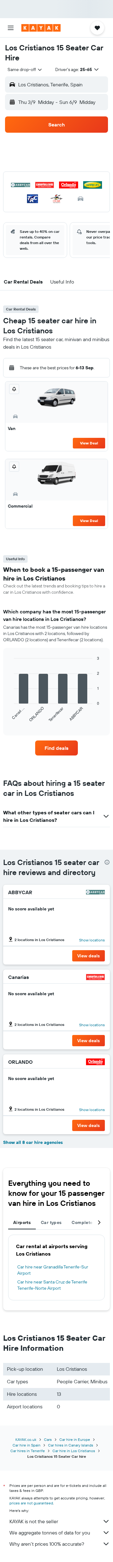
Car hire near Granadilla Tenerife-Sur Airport (52, 1270)
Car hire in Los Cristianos (73, 1450)
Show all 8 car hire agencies (33, 1142)
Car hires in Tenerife (27, 1450)
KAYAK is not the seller (33, 1521)
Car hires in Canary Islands (70, 1445)
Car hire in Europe (74, 1439)
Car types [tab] (51, 1222)
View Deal (89, 443)
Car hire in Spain (26, 1445)
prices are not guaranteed (31, 1503)
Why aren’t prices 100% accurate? (46, 1544)
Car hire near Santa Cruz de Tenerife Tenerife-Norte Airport (52, 1285)
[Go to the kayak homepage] (41, 28)
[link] (56, 747)
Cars (48, 1439)
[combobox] (25, 69)
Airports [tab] (22, 1222)
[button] (11, 28)
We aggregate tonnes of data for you (49, 1532)
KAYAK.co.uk (25, 1439)
